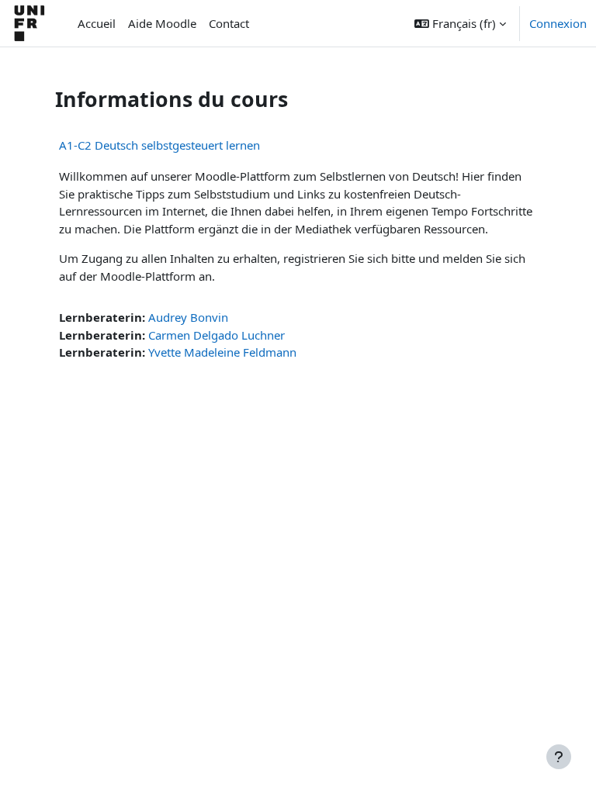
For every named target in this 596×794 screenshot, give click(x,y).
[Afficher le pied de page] (558, 756)
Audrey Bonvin (188, 317)
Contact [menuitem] (229, 23)
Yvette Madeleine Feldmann (222, 352)
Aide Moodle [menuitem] (162, 23)
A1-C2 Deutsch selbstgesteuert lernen (159, 145)
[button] (460, 23)
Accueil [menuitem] (97, 23)
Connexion (558, 23)
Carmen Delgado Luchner (216, 335)
